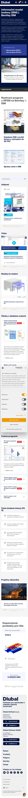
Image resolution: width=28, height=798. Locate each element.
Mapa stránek (6, 784)
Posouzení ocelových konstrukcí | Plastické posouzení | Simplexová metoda (13, 257)
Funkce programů (9, 436)
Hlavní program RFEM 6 (13, 50)
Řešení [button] (5, 751)
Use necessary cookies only (14, 429)
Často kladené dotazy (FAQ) (13, 509)
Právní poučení (6, 779)
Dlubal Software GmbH (12, 730)
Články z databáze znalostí (13, 316)
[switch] (24, 399)
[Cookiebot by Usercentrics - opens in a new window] (16, 368)
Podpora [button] (6, 758)
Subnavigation (6, 89)
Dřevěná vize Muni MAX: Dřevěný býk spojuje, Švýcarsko (13, 604)
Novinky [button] (6, 761)
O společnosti (6, 782)
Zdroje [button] (5, 764)
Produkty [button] (6, 754)
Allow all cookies (14, 420)
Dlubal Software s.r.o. (11, 712)
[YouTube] (8, 772)
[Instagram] (21, 772)
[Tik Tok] (18, 772)
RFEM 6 (8, 635)
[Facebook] (11, 772)
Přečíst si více (9, 358)
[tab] (4, 266)
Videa (4, 233)
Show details (19, 415)
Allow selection (14, 424)
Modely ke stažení (9, 274)
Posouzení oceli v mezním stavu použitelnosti (13, 219)
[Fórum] (4, 772)
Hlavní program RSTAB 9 (13, 52)
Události (5, 185)
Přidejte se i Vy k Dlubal (12, 769)
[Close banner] (25, 367)
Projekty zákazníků (10, 580)
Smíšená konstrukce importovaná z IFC (14, 302)
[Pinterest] (14, 772)
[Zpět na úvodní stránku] (5, 2)
